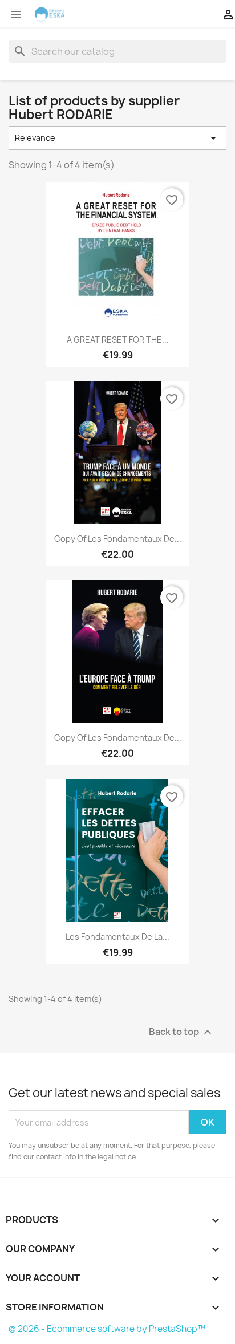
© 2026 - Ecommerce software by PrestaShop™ (107, 1329)
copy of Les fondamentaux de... (117, 538)
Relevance (117, 138)
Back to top (181, 1032)
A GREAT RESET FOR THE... (118, 339)
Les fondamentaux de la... (117, 936)
